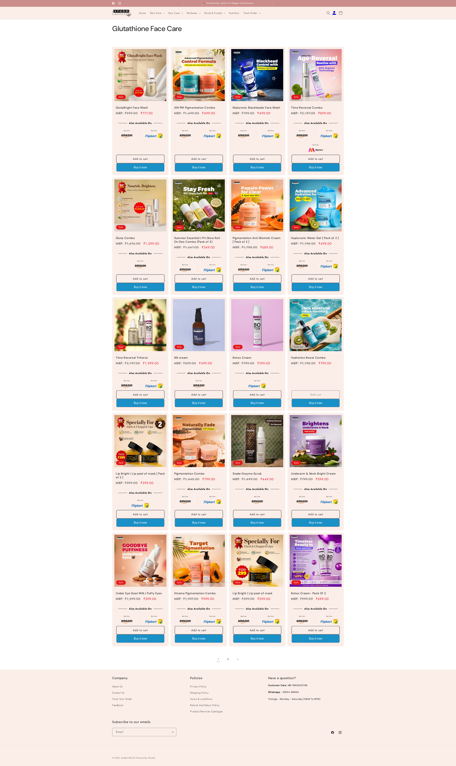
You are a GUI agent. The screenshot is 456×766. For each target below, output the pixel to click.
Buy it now (140, 167)
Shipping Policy (199, 692)
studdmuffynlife (128, 757)
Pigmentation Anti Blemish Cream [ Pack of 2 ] (257, 240)
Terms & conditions (201, 699)
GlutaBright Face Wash (132, 108)
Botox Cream (242, 358)
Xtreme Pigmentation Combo (195, 593)
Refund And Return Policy (204, 705)
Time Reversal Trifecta (132, 358)
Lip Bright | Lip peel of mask (252, 593)
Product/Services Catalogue (206, 711)
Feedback (117, 705)
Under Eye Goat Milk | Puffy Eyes (139, 593)
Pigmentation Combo (189, 473)
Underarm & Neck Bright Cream (313, 473)
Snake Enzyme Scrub (247, 473)
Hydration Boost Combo (308, 358)
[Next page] (238, 659)
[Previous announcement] (183, 3)
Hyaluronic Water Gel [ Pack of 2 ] (315, 238)
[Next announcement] (273, 3)
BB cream (181, 358)
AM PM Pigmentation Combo (194, 108)
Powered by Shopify (145, 757)
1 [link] (218, 659)
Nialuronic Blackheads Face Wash (256, 108)
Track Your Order (122, 699)
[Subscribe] (172, 732)
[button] (157, 13)
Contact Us (118, 692)
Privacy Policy (198, 686)
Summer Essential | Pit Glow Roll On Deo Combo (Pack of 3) (197, 240)
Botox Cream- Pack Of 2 (308, 593)
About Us (117, 686)
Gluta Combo (125, 238)
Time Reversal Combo (307, 108)
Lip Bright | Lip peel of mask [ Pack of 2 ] (140, 475)
